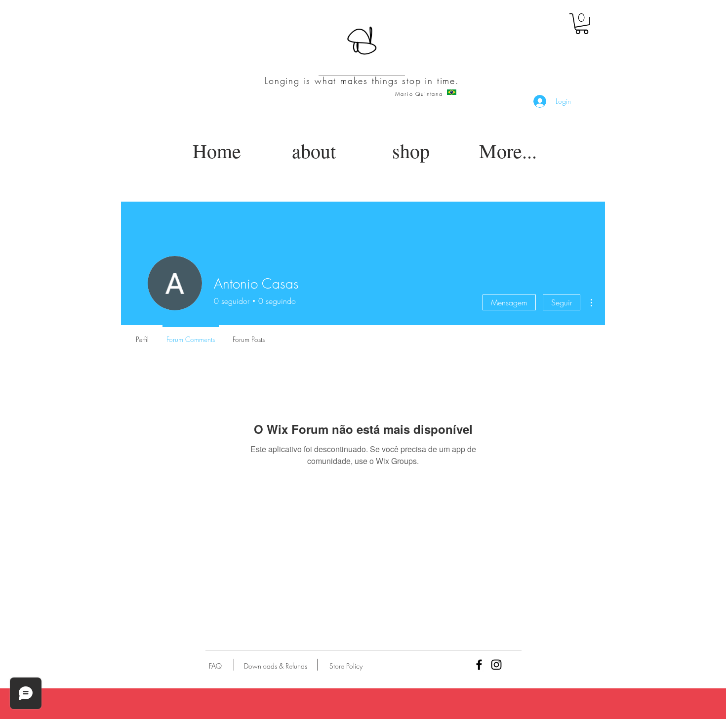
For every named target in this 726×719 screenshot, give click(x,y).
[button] (581, 23)
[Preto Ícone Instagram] (496, 665)
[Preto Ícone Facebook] (479, 665)
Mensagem (509, 302)
